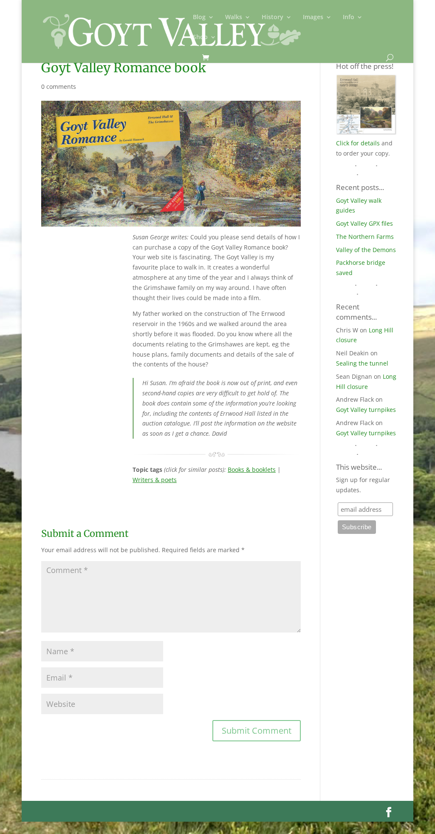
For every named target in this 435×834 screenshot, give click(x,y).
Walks (233, 17)
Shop (200, 37)
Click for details (358, 143)
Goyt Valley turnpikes (366, 410)
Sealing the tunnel (362, 363)
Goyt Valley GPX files (364, 223)
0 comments (58, 86)
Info (348, 17)
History (272, 17)
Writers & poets (155, 480)
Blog (199, 17)
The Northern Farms (365, 237)
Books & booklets (252, 469)
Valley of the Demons (366, 250)
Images (313, 17)
